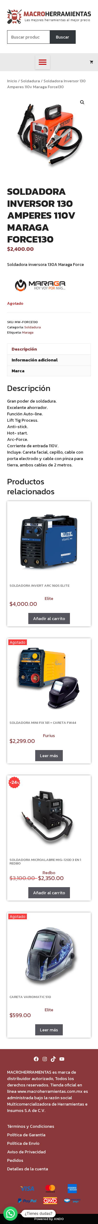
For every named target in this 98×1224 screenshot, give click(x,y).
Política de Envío (23, 1143)
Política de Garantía (26, 1135)
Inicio (12, 81)
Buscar (62, 37)
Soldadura (30, 81)
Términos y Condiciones (30, 1126)
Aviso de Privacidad (26, 1152)
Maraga (27, 332)
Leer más (49, 755)
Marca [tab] (18, 371)
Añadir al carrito (49, 618)
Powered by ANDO (49, 1218)
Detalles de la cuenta (27, 1169)
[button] (82, 102)
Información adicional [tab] (35, 360)
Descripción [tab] (24, 349)
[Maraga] (40, 286)
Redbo (49, 872)
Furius (49, 735)
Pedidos (15, 1160)
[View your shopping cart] (91, 62)
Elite (49, 598)
